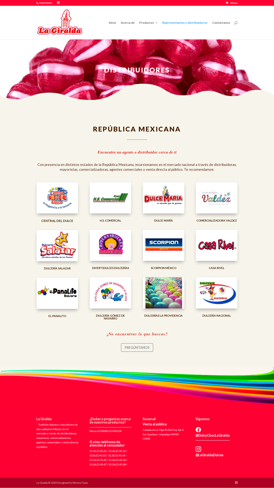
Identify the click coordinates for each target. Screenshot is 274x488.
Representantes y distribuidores (184, 22)
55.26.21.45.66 (117, 459)
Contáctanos (221, 22)
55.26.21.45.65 (98, 459)
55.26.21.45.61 (98, 451)
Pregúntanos (137, 347)
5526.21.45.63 (97, 455)
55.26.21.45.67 (98, 464)
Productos (146, 22)
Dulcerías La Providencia (163, 315)
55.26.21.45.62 (117, 451)
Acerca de (128, 22)
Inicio (112, 22)
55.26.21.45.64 (116, 455)
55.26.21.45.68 (117, 464)
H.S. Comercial (110, 220)
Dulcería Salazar (57, 268)
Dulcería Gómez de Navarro (110, 317)
